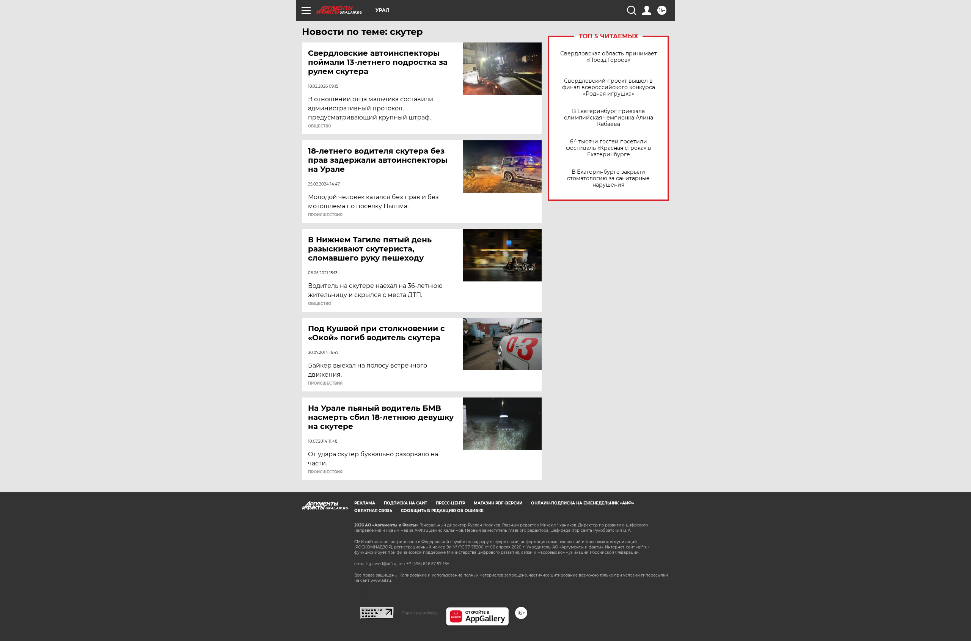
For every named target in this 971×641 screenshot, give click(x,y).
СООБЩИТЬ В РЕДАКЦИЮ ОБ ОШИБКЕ (442, 510)
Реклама (364, 503)
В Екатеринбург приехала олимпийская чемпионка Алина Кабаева (608, 117)
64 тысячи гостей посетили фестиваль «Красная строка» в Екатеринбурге (608, 148)
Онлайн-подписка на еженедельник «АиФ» (582, 503)
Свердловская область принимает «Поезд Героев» (608, 56)
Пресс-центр (450, 503)
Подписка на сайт (405, 503)
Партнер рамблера (420, 613)
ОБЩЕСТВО (319, 126)
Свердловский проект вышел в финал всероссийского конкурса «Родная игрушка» (608, 87)
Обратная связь (373, 510)
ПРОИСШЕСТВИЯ (325, 215)
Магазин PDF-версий (498, 503)
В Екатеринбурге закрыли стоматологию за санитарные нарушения (608, 178)
